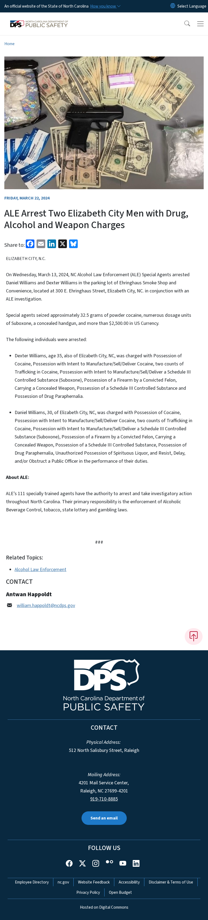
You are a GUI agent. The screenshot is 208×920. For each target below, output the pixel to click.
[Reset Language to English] (172, 6)
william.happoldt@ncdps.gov (46, 605)
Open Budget (120, 892)
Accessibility (129, 882)
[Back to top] (194, 636)
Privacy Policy (88, 892)
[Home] (39, 19)
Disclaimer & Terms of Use (171, 882)
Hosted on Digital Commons (104, 907)
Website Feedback (94, 882)
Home (9, 44)
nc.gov (63, 882)
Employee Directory (32, 882)
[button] (183, 23)
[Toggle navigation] (200, 23)
